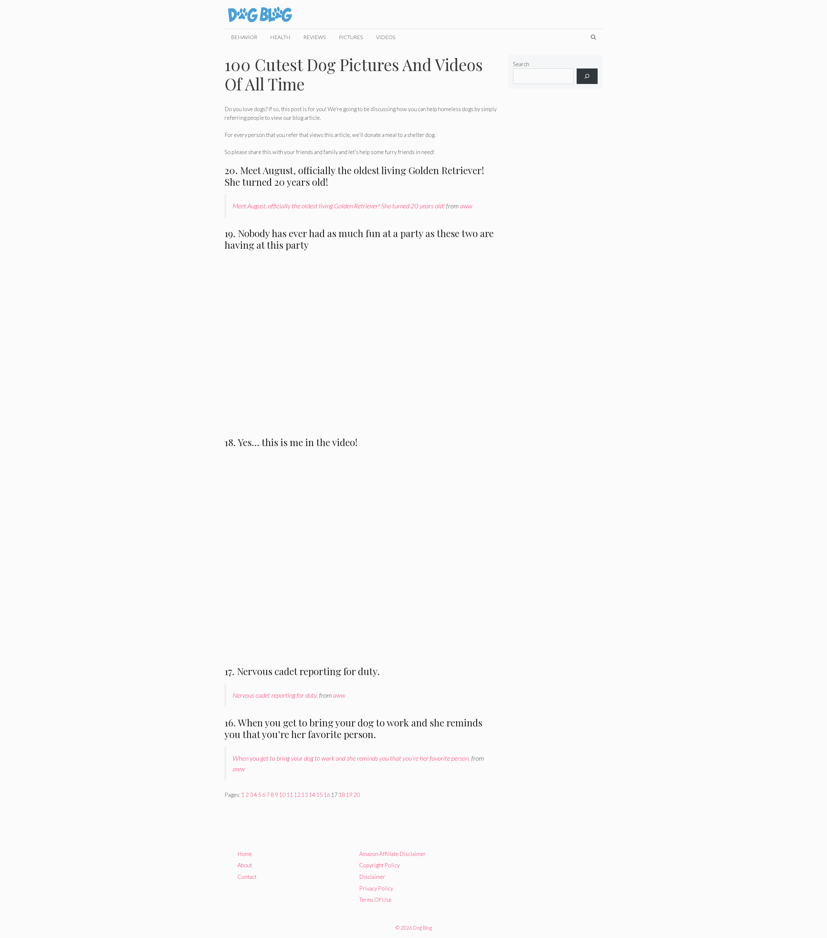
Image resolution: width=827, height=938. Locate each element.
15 (319, 794)
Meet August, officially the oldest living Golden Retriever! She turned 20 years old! (339, 206)
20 (356, 794)
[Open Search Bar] (593, 37)
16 (327, 794)
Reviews (314, 37)
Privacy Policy (376, 888)
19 (349, 794)
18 (342, 794)
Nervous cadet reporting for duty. (275, 695)
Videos (385, 37)
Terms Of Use (375, 899)
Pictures (351, 37)
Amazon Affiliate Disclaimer (392, 853)
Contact (246, 876)
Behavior (244, 37)
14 (312, 794)
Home (244, 853)
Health (280, 37)
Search (521, 64)
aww (466, 206)
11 (290, 794)
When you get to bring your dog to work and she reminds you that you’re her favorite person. (351, 758)
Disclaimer (372, 876)
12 (297, 794)
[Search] (587, 76)
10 (282, 794)
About (244, 865)
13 (304, 794)
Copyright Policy (379, 865)
